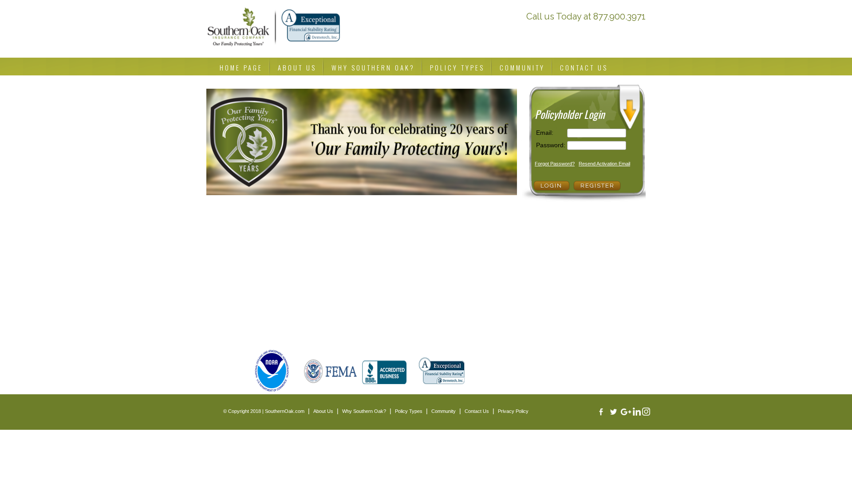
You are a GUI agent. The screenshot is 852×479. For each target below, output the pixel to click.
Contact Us (584, 67)
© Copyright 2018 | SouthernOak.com (263, 411)
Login (551, 185)
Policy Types (457, 67)
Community (522, 67)
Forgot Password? (555, 163)
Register (597, 185)
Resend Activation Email (604, 163)
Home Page (241, 67)
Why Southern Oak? (373, 67)
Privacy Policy (513, 411)
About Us (297, 67)
